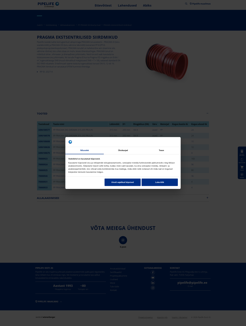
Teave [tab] (161, 150)
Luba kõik (159, 182)
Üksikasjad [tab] (123, 150)
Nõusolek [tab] (84, 150)
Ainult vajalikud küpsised (122, 182)
